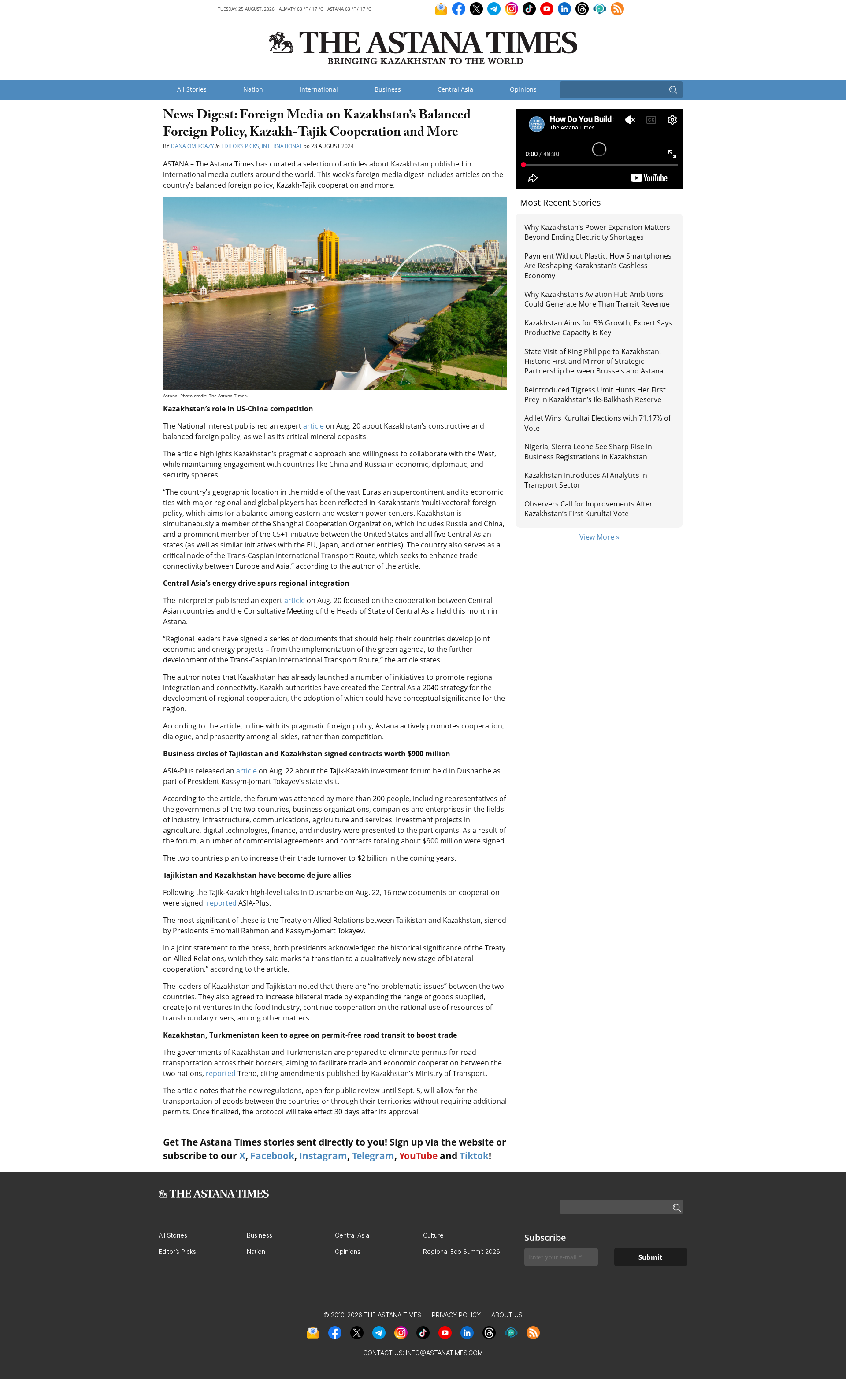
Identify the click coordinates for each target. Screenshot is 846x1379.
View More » (599, 537)
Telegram (373, 1156)
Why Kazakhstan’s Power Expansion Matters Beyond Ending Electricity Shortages (597, 232)
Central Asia (455, 89)
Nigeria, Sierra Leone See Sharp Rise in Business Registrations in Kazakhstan (588, 451)
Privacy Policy (456, 1315)
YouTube (418, 1156)
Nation (253, 89)
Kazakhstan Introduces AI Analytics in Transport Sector (585, 480)
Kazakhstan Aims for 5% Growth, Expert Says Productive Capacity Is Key (598, 327)
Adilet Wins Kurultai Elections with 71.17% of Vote (597, 423)
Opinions (523, 89)
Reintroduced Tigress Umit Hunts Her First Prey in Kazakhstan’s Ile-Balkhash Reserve (595, 394)
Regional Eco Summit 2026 (461, 1251)
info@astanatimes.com (444, 1353)
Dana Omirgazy (192, 146)
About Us (507, 1315)
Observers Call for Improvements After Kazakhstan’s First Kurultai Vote (588, 508)
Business (388, 89)
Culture (433, 1235)
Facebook (272, 1156)
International (319, 89)
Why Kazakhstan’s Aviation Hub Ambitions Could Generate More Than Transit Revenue (597, 299)
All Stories (192, 89)
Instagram (323, 1156)
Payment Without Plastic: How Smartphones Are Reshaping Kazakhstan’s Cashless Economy (598, 266)
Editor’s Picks (240, 146)
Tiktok (474, 1156)
